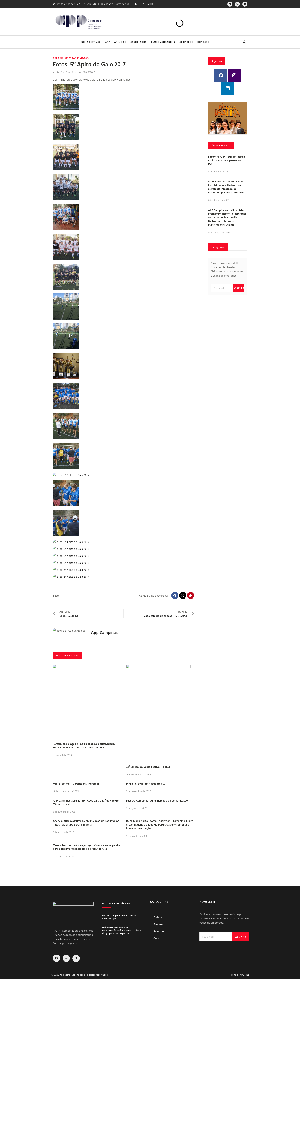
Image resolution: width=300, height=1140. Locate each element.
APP (107, 42)
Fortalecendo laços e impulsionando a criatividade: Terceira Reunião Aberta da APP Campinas (84, 746)
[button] (244, 42)
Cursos (157, 938)
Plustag (245, 974)
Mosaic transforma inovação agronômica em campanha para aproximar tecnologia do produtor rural (86, 847)
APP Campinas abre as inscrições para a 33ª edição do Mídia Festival (86, 802)
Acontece (186, 42)
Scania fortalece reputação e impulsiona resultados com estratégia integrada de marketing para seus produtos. (226, 186)
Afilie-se (120, 42)
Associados (138, 42)
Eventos (158, 924)
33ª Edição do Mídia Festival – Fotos (148, 767)
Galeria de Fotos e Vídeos (71, 58)
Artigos (157, 917)
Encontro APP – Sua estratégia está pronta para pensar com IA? (226, 160)
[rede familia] (227, 118)
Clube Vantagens (163, 42)
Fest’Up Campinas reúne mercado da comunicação (157, 800)
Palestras (158, 931)
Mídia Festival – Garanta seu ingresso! (76, 784)
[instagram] (237, 4)
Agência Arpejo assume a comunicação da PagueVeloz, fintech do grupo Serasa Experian (86, 823)
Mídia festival (91, 42)
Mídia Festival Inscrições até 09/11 (146, 784)
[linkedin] (244, 4)
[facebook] (229, 4)
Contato (203, 42)
